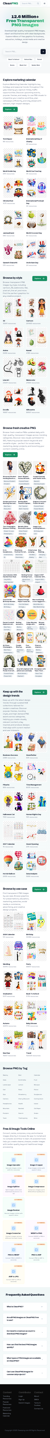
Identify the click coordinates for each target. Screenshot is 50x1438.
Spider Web (36, 65)
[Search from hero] (43, 51)
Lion (35, 534)
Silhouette (30, 410)
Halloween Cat (9, 814)
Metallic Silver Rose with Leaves (24, 527)
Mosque (37, 1085)
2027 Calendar (9, 844)
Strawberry (22, 1094)
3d (4, 321)
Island (36, 1104)
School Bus (28, 59)
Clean (10, 3)
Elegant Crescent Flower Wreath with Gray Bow (39, 503)
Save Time (38, 673)
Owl (4, 1090)
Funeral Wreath (24, 484)
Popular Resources (7, 1403)
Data (4, 1080)
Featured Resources (7, 1409)
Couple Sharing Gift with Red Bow (19, 648)
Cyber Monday (30, 628)
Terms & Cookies (37, 1404)
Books (12, 65)
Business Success (10, 755)
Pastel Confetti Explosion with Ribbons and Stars (8, 625)
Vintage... (22, 607)
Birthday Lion (38, 531)
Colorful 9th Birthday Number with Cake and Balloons (9, 602)
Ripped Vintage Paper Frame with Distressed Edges (24, 601)
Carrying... (42, 554)
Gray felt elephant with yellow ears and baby (25, 670)
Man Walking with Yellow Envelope (42, 552)
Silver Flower (23, 531)
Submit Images (24, 1403)
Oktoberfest (8, 201)
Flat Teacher (23, 506)
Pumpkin (6, 1113)
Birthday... (7, 607)
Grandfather (31, 755)
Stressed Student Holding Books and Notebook (10, 478)
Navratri (36, 481)
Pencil (39, 59)
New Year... (7, 506)
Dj (4, 557)
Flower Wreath (38, 509)
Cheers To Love (9, 531)
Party (28, 964)
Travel (28, 1053)
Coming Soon (38, 1099)
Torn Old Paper (23, 604)
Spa (4, 1094)
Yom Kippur (7, 139)
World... (19, 627)
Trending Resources (7, 1397)
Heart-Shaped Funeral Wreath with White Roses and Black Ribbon (24, 479)
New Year (6, 1053)
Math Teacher (23, 509)
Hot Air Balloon (9, 874)
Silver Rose (22, 534)
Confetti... (7, 629)
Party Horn (7, 509)
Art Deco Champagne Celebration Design (7, 648)
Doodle (6, 410)
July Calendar (8, 582)
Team (5, 1118)
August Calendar (38, 583)
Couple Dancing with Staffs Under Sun (39, 478)
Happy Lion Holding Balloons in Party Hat (39, 528)
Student (7, 484)
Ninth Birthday (9, 604)
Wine (35, 1118)
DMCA (36, 1399)
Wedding (6, 964)
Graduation (7, 994)
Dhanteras (19, 554)
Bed (19, 1075)
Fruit (35, 1080)
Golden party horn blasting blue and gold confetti (9, 503)
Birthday (29, 934)
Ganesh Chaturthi (10, 263)
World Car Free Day (33, 171)
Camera (5, 1099)
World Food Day (26, 580)
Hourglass (38, 676)
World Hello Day (30, 650)
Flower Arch (7, 676)
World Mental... (38, 604)
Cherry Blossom (24, 1099)
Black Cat (23, 65)
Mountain (6, 1108)
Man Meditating (38, 607)
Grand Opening (32, 844)
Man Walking (41, 558)
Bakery (5, 1075)
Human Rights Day (33, 814)
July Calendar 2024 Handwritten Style (10, 576)
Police (36, 1090)
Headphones (7, 1104)
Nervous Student (9, 481)
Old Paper (37, 1108)
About (36, 1396)
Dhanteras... (19, 557)
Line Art (6, 380)
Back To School (13, 59)
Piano (20, 1090)
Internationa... (8, 554)
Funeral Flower (23, 481)
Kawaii (28, 350)
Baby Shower (31, 1023)
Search (20, 1113)
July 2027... (7, 579)
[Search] (38, 3)
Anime (5, 350)
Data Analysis (31, 874)
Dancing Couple (39, 484)
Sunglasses (38, 1094)
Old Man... (32, 554)
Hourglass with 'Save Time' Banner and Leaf (40, 670)
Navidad (21, 1108)
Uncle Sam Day (32, 263)
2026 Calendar (9, 934)
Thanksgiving (22, 1118)
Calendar (37, 1075)
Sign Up (22, 1399)
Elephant (21, 676)
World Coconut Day (34, 233)
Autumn (6, 1023)
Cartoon (29, 321)
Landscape (7, 1085)
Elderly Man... (31, 558)
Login (21, 1396)
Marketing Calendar (7, 1414)
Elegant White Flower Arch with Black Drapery (9, 670)
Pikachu (6, 785)
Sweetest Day (20, 650)
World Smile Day (9, 171)
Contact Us (38, 1409)
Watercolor (30, 380)
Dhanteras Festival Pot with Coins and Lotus (21, 552)
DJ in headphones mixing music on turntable (8, 552)
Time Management (33, 785)
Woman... (20, 629)
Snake (36, 1113)
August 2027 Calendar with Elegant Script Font (39, 577)
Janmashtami (8, 233)
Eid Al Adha (22, 1080)
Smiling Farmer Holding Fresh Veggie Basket (27, 576)
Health (20, 1104)
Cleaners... (39, 652)
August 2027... (39, 579)
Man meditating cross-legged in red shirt (39, 601)
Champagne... (8, 534)
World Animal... (22, 673)
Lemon (20, 1085)
